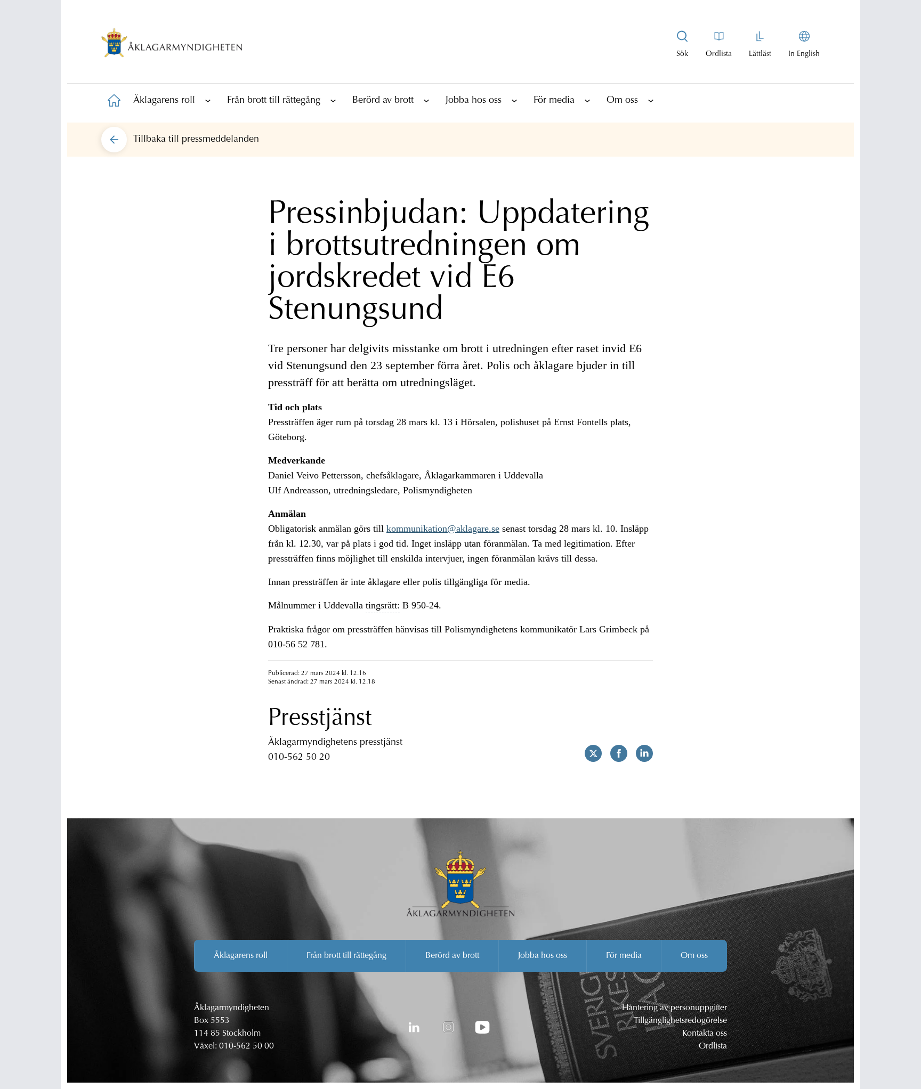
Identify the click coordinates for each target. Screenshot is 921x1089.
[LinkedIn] (414, 1027)
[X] (589, 753)
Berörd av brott (383, 100)
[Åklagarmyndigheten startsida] (171, 44)
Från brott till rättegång (273, 100)
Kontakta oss (704, 1033)
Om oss (622, 100)
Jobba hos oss (474, 100)
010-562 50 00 (246, 1046)
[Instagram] (448, 1027)
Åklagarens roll (164, 100)
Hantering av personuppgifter (674, 1008)
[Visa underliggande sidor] (208, 100)
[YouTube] (482, 1027)
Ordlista (713, 1046)
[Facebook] (614, 753)
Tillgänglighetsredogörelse (680, 1021)
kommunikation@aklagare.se (442, 528)
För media (554, 100)
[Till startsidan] (114, 100)
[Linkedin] (640, 753)
